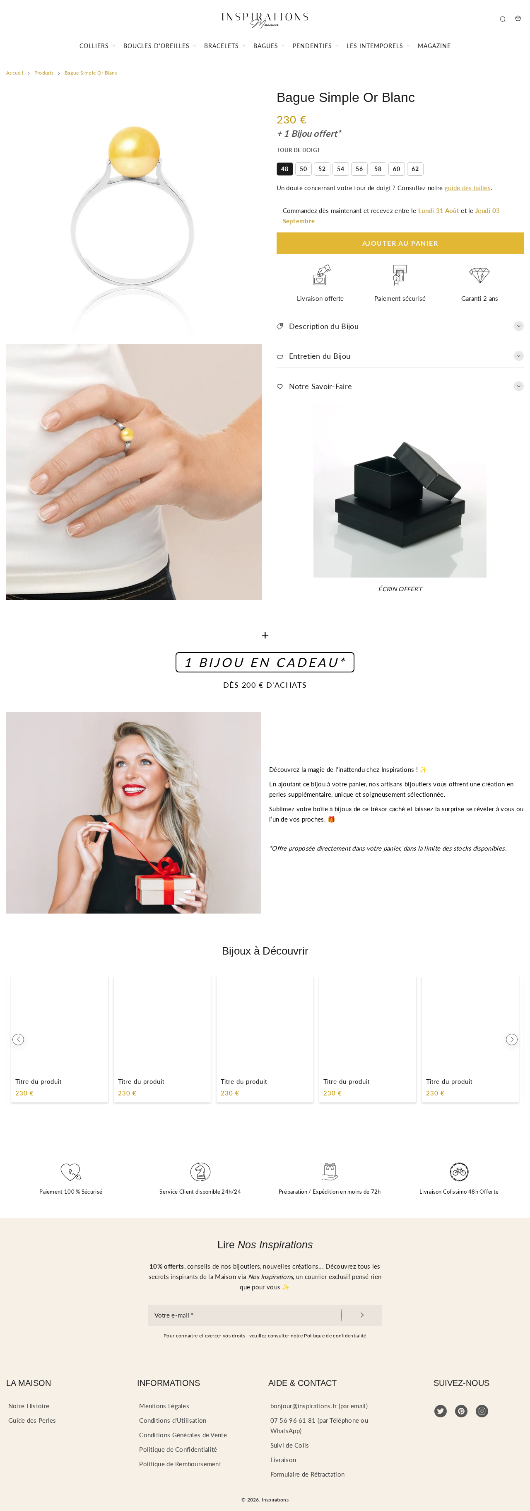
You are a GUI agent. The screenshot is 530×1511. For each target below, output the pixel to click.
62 (415, 168)
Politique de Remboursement (180, 1463)
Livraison (283, 1459)
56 (359, 168)
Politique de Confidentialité (178, 1449)
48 (285, 168)
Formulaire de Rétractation (307, 1474)
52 (322, 168)
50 (303, 168)
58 (378, 168)
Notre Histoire (28, 1405)
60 (396, 168)
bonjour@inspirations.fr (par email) (319, 1405)
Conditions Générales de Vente (183, 1434)
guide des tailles (468, 187)
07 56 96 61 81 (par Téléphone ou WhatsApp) (319, 1425)
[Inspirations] (265, 18)
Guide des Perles (32, 1420)
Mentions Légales (164, 1405)
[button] (18, 1039)
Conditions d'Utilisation (172, 1420)
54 (340, 168)
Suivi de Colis (289, 1445)
